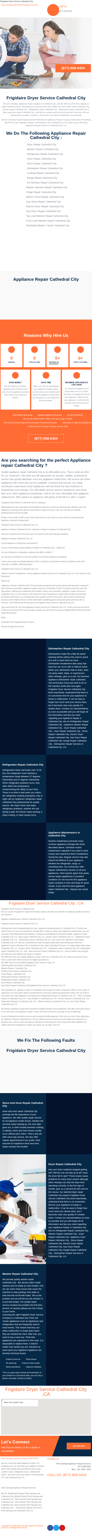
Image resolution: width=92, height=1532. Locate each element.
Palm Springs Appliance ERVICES (19, 1458)
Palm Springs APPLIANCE (19, 5)
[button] (23, 1485)
